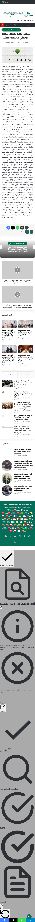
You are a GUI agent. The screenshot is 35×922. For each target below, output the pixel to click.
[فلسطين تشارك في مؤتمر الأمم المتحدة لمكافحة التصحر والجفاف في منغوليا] (7, 383)
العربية (6, 2)
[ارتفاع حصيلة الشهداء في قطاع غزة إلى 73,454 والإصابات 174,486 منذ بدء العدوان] (7, 418)
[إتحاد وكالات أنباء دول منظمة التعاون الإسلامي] (17, 14)
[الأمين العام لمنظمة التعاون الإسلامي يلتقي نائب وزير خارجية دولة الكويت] (25, 324)
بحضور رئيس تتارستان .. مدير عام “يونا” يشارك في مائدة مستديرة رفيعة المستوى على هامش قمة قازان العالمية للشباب (23, 464)
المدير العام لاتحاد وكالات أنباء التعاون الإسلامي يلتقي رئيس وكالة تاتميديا (22, 451)
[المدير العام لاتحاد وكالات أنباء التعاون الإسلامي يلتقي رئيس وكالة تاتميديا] (7, 453)
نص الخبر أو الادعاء (5, 687)
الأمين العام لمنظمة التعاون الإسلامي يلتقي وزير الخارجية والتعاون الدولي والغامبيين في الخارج (8, 359)
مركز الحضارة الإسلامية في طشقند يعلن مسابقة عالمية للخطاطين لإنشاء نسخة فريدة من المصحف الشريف (22, 405)
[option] (17, 247)
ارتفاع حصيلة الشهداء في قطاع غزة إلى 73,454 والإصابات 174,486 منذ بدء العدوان (23, 417)
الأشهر (26, 374)
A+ (27, 231)
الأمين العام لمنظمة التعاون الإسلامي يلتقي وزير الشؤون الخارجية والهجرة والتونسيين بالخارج (8, 334)
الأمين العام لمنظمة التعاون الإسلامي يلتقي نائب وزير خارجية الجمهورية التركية (25, 358)
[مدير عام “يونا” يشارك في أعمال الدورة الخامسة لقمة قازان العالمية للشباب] (7, 490)
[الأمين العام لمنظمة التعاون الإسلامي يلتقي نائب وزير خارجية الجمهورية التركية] (25, 349)
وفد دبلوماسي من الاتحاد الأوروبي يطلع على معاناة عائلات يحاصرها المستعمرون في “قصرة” (22, 429)
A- (31, 231)
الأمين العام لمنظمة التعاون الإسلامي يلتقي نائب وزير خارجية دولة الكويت (25, 333)
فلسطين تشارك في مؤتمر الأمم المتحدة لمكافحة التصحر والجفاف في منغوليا (23, 383)
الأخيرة (9, 374)
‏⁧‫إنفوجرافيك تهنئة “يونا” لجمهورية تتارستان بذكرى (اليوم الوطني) (23, 394)
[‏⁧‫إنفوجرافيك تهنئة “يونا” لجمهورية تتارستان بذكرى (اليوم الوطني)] (7, 394)
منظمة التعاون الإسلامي (11, 29)
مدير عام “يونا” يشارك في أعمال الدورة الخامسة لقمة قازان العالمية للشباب (23, 488)
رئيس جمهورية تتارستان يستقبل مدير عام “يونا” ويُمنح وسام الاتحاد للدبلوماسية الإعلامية (23, 476)
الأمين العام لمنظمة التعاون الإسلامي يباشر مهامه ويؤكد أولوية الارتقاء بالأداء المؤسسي (17, 249)
